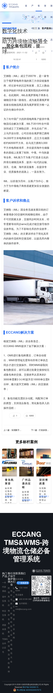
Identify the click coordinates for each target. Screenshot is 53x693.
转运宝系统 (4, 615)
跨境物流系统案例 (9, 656)
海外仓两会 (11, 599)
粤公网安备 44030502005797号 (29, 690)
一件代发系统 (4, 586)
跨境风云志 (9, 596)
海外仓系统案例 (9, 623)
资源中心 (45, 22)
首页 (26, 11)
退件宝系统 (4, 600)
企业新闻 (14, 631)
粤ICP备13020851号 (30, 687)
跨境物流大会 (11, 651)
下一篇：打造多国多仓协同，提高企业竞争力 (40, 430)
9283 (31, 415)
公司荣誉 (14, 612)
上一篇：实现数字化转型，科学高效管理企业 (13, 430)
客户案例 (39, 22)
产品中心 (32, 22)
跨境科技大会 (11, 624)
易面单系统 (4, 629)
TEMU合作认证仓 (5, 645)
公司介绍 (14, 594)
